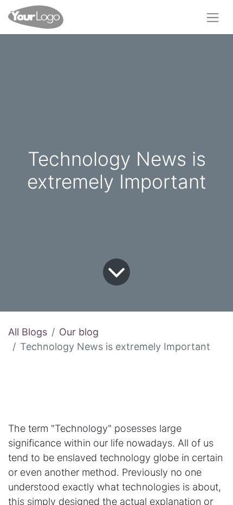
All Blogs (27, 332)
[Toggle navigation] (212, 17)
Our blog (79, 332)
